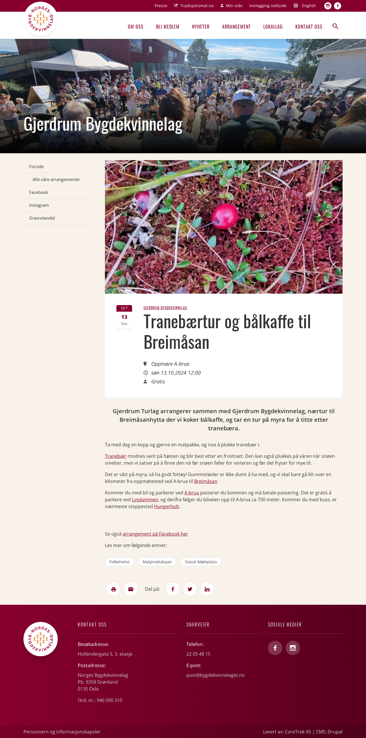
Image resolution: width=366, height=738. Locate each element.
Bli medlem (168, 26)
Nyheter (201, 26)
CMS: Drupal (329, 732)
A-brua (191, 493)
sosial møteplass (201, 561)
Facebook (38, 192)
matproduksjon (157, 561)
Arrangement (236, 26)
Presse (161, 5)
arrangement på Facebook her (155, 534)
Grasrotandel (42, 218)
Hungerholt (166, 506)
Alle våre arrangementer (56, 179)
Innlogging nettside (268, 5)
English (309, 5)
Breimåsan (205, 481)
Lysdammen (145, 499)
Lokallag (273, 26)
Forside (36, 166)
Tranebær (115, 456)
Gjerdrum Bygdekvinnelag (165, 307)
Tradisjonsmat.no (197, 5)
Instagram (39, 205)
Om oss (136, 26)
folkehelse (120, 561)
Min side (234, 5)
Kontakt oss (309, 26)
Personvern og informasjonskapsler (62, 732)
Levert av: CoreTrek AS (287, 732)
